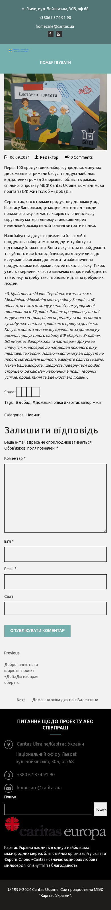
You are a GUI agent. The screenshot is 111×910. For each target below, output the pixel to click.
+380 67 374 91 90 (36, 774)
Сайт (8, 596)
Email (10, 569)
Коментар (15, 458)
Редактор (49, 157)
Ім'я (9, 541)
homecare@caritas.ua (39, 787)
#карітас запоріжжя (82, 402)
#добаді (24, 402)
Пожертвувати (55, 62)
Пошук (10, 797)
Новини (33, 415)
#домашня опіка (47, 402)
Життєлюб (39, 191)
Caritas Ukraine (63, 185)
